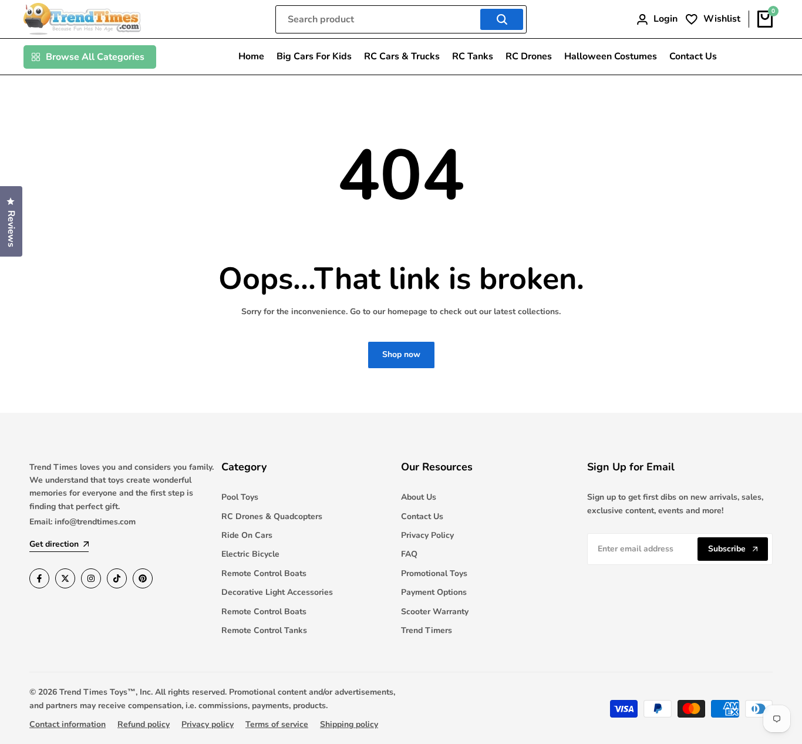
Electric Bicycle (250, 554)
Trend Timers (426, 630)
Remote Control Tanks (264, 630)
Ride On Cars (246, 535)
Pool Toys (239, 497)
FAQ (409, 554)
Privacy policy (207, 724)
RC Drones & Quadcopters (271, 516)
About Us (418, 497)
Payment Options (434, 592)
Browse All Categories (95, 57)
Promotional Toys (434, 573)
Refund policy (143, 724)
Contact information (67, 724)
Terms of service (276, 724)
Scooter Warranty (435, 611)
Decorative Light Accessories (277, 592)
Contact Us (422, 516)
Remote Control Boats (263, 573)
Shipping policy (349, 724)
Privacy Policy (427, 535)
